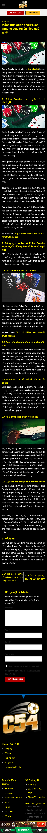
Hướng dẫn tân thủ (13, 767)
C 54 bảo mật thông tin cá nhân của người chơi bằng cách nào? (12, 577)
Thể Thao (9, 811)
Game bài (9, 788)
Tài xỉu (7, 807)
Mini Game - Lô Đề (13, 797)
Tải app (8, 753)
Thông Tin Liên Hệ (36, 797)
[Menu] (3, 4)
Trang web (9, 654)
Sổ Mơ (8, 816)
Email (8, 642)
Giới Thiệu (32, 784)
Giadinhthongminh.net (35, 803)
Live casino (10, 793)
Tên (7, 630)
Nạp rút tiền (10, 758)
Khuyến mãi (10, 762)
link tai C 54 (33, 69)
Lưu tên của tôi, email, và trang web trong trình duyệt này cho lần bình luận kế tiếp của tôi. (22, 670)
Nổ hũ (7, 802)
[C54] (23, 4)
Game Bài (5, 21)
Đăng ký (8, 748)
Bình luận (9, 608)
